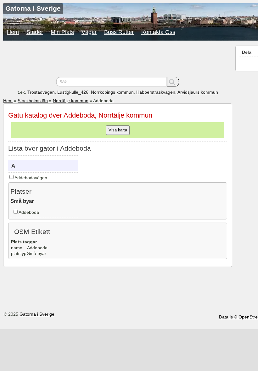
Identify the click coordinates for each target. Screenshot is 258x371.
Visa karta (118, 130)
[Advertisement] (117, 60)
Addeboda (29, 212)
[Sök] (173, 81)
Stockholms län (33, 100)
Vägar (89, 32)
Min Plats (62, 32)
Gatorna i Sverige (37, 314)
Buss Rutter (119, 32)
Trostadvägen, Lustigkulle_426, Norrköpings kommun (80, 92)
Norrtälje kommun (70, 100)
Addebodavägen (30, 177)
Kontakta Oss (158, 32)
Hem (13, 32)
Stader (34, 32)
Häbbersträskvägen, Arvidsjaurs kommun (177, 92)
